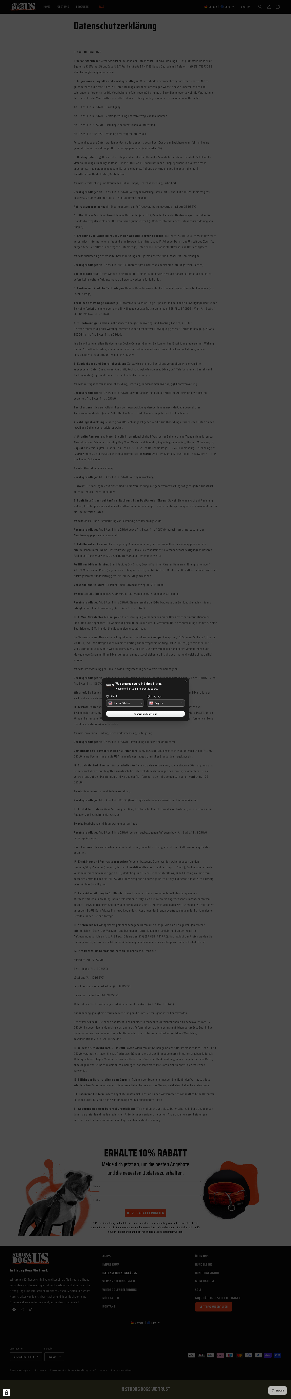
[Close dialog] (186, 681)
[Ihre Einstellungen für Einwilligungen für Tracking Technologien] (6, 1392)
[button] (125, 703)
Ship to (114, 696)
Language (156, 696)
